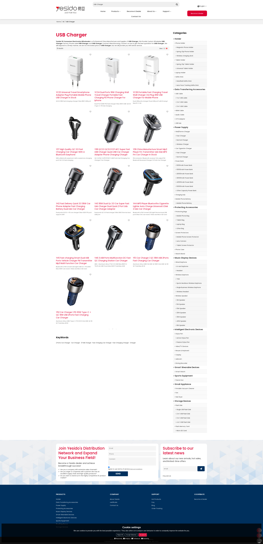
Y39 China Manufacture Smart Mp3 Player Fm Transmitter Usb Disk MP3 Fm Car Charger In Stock (150, 152)
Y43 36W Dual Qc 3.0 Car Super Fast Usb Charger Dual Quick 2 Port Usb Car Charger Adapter (112, 206)
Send (118, 473)
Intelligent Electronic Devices (66, 518)
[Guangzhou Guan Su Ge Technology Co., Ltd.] (70, 9)
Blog (153, 505)
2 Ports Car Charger (63, 343)
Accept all (143, 535)
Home (102, 11)
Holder (58, 499)
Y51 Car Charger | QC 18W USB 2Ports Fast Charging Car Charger (151, 259)
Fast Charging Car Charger (102, 343)
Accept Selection (131, 535)
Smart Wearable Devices (65, 515)
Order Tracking (157, 508)
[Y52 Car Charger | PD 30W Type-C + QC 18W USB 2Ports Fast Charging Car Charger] (74, 290)
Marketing (146, 538)
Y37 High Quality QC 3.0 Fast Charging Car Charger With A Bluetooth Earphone (70, 152)
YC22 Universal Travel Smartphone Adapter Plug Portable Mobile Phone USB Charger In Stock (73, 95)
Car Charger (75, 343)
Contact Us (136, 16)
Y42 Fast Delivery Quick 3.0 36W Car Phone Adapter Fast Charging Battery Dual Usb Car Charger (73, 206)
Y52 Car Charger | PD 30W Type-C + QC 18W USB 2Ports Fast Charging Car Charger (73, 315)
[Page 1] (109, 329)
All (63, 22)
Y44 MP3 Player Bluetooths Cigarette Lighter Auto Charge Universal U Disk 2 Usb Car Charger (151, 206)
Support (166, 11)
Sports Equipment (62, 521)
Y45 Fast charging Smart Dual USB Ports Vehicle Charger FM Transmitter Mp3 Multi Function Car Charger (74, 261)
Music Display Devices (64, 512)
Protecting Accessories (64, 508)
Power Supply (61, 505)
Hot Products (156, 499)
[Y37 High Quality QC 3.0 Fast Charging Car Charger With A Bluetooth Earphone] (74, 127)
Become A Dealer (134, 11)
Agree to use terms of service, (125, 469)
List (164, 48)
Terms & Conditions (136, 469)
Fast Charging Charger (121, 343)
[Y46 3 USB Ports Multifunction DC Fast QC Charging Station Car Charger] (113, 236)
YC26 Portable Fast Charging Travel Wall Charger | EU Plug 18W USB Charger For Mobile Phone (150, 95)
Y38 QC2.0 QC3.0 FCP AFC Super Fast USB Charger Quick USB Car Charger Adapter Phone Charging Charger (112, 152)
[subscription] (201, 468)
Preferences (136, 538)
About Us (151, 11)
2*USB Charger (86, 343)
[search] (176, 4)
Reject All (120, 535)
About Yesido (115, 499)
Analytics (127, 538)
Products (115, 11)
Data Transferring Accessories (67, 502)
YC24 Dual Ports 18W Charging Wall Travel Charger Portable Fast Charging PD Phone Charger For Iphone (112, 96)
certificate (113, 502)
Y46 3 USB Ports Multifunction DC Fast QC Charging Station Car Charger (113, 259)
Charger (133, 343)
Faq (153, 502)
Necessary (119, 538)
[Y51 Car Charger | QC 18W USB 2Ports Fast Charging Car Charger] (151, 236)
